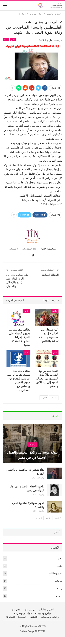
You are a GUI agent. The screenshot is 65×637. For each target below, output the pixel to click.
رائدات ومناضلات (50, 617)
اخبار (13, 40)
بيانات (6, 40)
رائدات (32, 444)
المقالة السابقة (50, 274)
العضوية (22, 617)
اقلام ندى (16, 609)
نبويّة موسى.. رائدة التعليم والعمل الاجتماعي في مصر (32, 455)
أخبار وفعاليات (55, 573)
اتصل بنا (10, 617)
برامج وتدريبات (43, 613)
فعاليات (58, 580)
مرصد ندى (30, 609)
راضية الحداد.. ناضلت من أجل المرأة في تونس (27, 488)
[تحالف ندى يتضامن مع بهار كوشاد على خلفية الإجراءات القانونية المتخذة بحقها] (18, 317)
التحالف (34, 617)
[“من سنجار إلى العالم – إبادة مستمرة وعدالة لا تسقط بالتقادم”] (46, 317)
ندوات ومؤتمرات (23, 613)
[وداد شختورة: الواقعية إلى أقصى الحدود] (54, 473)
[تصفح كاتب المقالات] (32, 236)
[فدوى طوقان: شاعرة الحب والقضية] (54, 507)
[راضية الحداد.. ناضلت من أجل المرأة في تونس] (54, 490)
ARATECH (40, 631)
